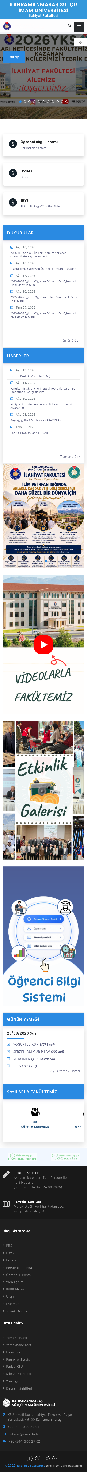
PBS (9, 1245)
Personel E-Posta (19, 1267)
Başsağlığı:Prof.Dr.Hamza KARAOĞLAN (36, 420)
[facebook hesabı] (29, 1458)
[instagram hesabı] (46, 1458)
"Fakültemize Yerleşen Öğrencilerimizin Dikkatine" (43, 269)
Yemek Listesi (16, 1337)
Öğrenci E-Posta (18, 1275)
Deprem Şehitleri (19, 1388)
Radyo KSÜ (14, 1366)
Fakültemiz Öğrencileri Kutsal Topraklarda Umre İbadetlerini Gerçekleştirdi (42, 390)
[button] (20, 101)
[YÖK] (65, 1155)
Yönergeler (14, 1381)
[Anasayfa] (24, 26)
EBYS (10, 1253)
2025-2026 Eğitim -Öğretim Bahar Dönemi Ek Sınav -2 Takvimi (44, 298)
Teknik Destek (16, 1311)
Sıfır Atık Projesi (18, 1373)
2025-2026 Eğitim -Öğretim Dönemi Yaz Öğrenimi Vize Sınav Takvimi (43, 314)
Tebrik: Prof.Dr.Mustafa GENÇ (30, 376)
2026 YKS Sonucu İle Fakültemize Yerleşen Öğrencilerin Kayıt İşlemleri (38, 254)
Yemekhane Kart (18, 1345)
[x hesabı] (38, 1458)
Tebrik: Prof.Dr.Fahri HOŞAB (29, 433)
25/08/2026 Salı (21, 1033)
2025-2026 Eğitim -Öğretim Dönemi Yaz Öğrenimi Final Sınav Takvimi (43, 282)
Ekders (11, 1260)
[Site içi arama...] (69, 25)
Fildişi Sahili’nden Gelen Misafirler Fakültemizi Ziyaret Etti (41, 406)
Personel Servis (18, 1359)
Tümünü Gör (70, 340)
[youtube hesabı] (55, 1458)
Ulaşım (11, 1296)
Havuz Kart (14, 1352)
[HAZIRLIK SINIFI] (22, 1155)
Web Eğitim (15, 1282)
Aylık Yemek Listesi (65, 1071)
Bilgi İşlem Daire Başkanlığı (64, 1466)
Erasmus (12, 1304)
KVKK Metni (15, 1289)
